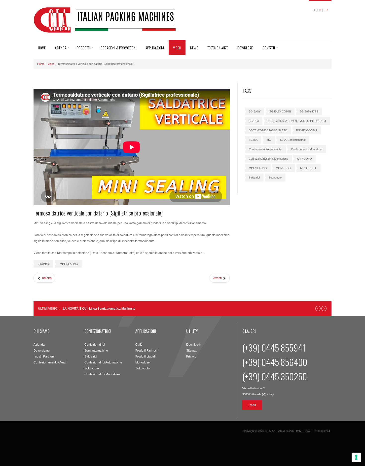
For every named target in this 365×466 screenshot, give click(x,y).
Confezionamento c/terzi (50, 362)
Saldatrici (43, 263)
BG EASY (254, 111)
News (194, 47)
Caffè (139, 344)
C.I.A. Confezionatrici (292, 139)
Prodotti (83, 47)
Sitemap (191, 350)
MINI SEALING (69, 263)
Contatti (268, 47)
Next (324, 308)
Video (177, 47)
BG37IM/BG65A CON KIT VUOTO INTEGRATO (297, 120)
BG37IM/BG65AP (306, 130)
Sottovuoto (275, 177)
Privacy (191, 356)
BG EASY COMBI (280, 111)
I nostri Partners (44, 356)
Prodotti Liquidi (145, 356)
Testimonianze (217, 47)
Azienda (60, 47)
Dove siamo (42, 350)
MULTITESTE (308, 168)
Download (245, 47)
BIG (268, 139)
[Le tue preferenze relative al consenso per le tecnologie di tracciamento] (356, 457)
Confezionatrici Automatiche (265, 149)
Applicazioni (155, 47)
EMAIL (252, 405)
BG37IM (254, 120)
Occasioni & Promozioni (118, 47)
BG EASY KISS (309, 111)
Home (42, 47)
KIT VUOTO (304, 158)
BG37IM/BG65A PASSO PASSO (268, 130)
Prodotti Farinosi (146, 350)
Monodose (142, 362)
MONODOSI (283, 168)
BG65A (253, 139)
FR (326, 10)
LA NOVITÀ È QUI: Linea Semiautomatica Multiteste (99, 308)
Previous (318, 308)
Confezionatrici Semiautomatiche (268, 158)
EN (319, 10)
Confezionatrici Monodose (306, 149)
